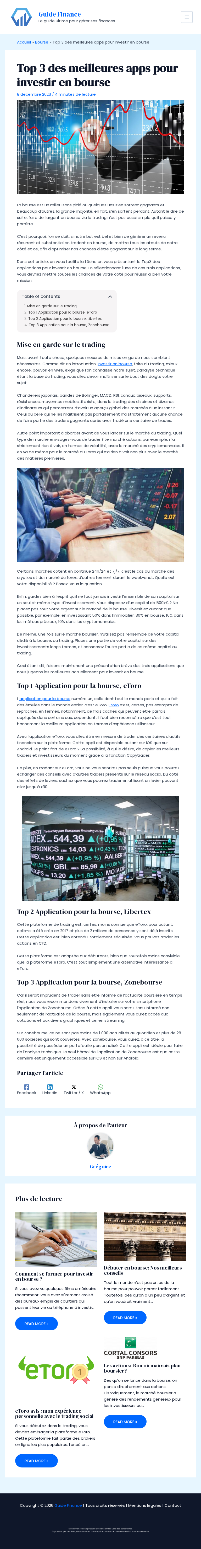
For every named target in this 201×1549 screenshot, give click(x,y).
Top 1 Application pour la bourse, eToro (62, 312)
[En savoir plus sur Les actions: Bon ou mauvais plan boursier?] (130, 1347)
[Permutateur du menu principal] (187, 17)
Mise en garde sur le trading (52, 306)
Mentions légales (144, 1505)
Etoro (114, 705)
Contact (173, 1505)
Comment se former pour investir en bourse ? (54, 1276)
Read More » (36, 1323)
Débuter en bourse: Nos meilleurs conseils (143, 1270)
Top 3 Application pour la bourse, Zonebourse (69, 325)
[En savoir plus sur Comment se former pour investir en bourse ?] (56, 1239)
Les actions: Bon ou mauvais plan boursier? (142, 1368)
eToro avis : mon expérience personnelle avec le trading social (54, 1413)
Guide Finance (59, 14)
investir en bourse (115, 364)
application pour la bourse (44, 698)
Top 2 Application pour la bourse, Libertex (65, 319)
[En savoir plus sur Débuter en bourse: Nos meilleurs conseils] (145, 1236)
